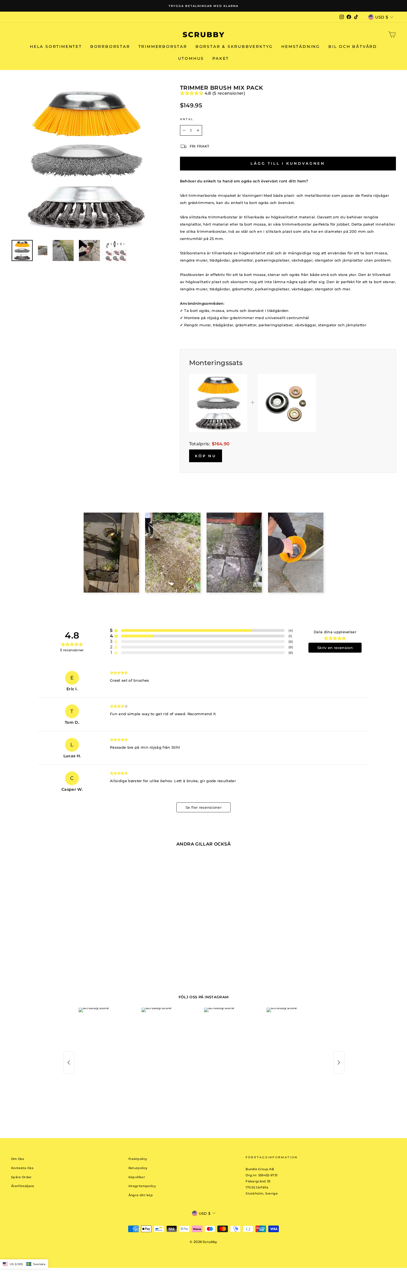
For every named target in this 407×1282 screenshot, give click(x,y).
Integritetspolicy (142, 1186)
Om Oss (17, 1159)
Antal (187, 119)
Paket (220, 58)
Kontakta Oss (22, 1168)
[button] (24, 1264)
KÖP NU (205, 456)
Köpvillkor (136, 1177)
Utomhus (191, 58)
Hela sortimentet (56, 46)
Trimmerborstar (162, 46)
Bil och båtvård (352, 46)
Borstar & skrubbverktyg (234, 46)
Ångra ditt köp (140, 1195)
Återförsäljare (22, 1186)
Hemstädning (300, 46)
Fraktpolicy (137, 1159)
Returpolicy (138, 1168)
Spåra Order (21, 1177)
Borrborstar (110, 46)
